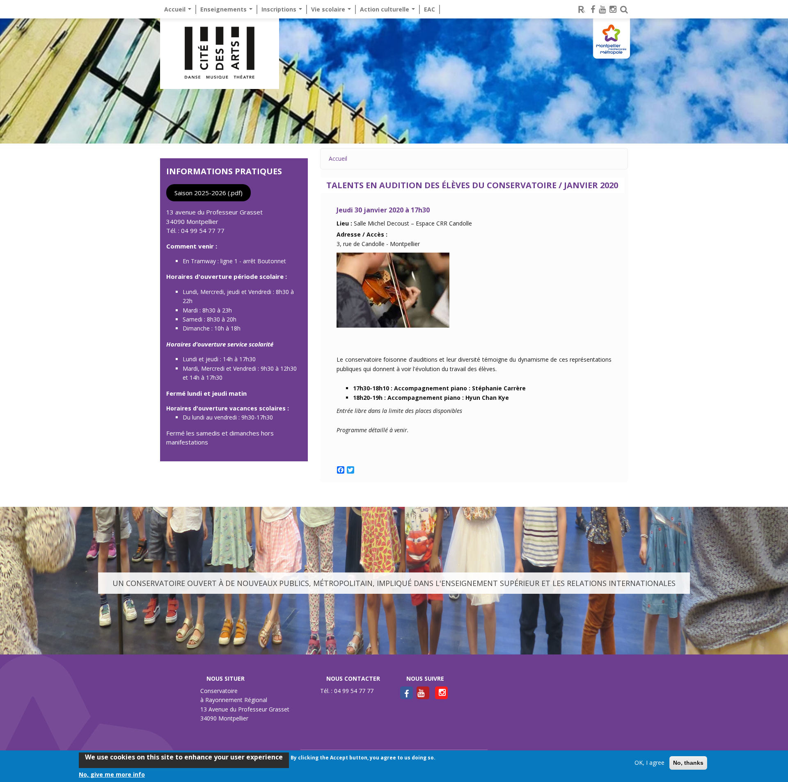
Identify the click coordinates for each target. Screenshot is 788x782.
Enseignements (224, 9)
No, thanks (688, 762)
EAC (429, 9)
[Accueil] (219, 54)
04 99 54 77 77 (202, 230)
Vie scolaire (329, 9)
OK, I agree (649, 762)
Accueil (175, 9)
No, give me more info (112, 774)
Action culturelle (385, 9)
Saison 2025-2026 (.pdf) (208, 193)
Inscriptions (279, 9)
